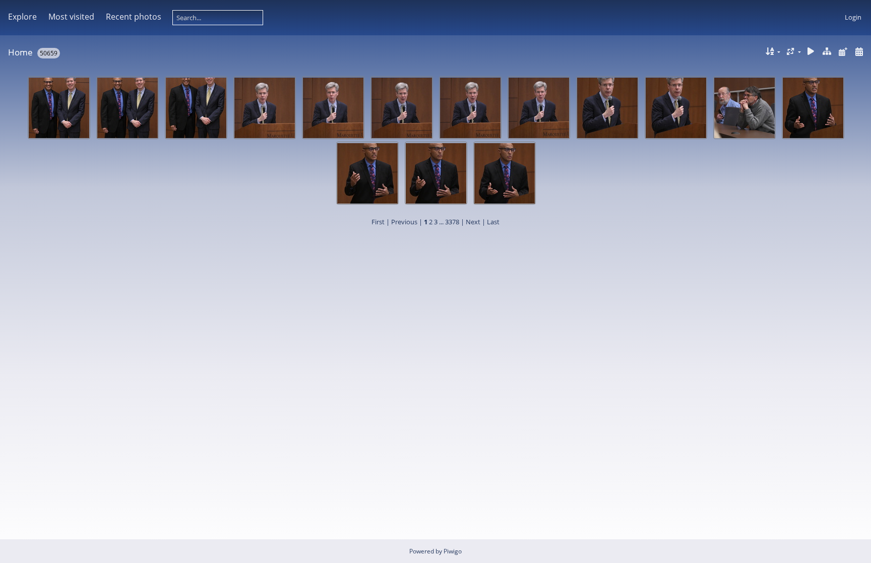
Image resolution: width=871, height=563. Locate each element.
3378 (452, 221)
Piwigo (453, 551)
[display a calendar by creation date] (859, 51)
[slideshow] (811, 51)
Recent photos (133, 16)
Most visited (71, 16)
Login (853, 17)
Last (493, 221)
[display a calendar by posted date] (843, 51)
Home (20, 52)
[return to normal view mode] (827, 51)
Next (473, 221)
